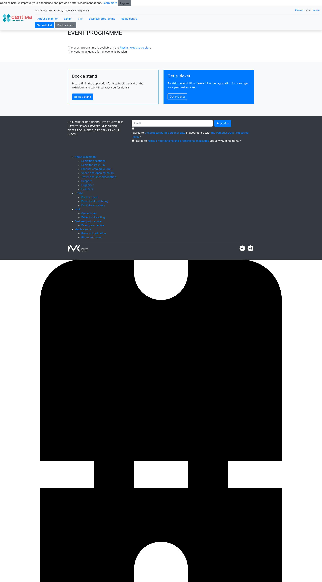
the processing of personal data (165, 132)
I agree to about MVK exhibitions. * (188, 140)
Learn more (110, 3)
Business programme (102, 18)
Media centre (129, 18)
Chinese (299, 10)
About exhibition (47, 18)
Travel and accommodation (98, 177)
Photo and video (91, 237)
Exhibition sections (93, 160)
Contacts (87, 189)
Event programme (92, 225)
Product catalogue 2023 (96, 169)
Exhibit (68, 18)
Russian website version (135, 47)
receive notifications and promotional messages (178, 140)
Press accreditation (93, 233)
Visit (80, 18)
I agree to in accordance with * (190, 134)
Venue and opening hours (97, 173)
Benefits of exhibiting (94, 201)
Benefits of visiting (93, 217)
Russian (315, 10)
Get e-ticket (44, 25)
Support (86, 181)
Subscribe (222, 123)
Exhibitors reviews (93, 205)
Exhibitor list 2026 (93, 165)
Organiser (87, 185)
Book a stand (65, 25)
